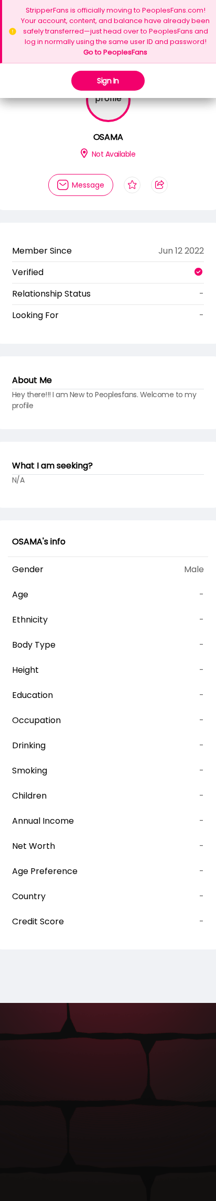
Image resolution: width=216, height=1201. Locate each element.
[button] (100, 133)
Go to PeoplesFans (115, 52)
